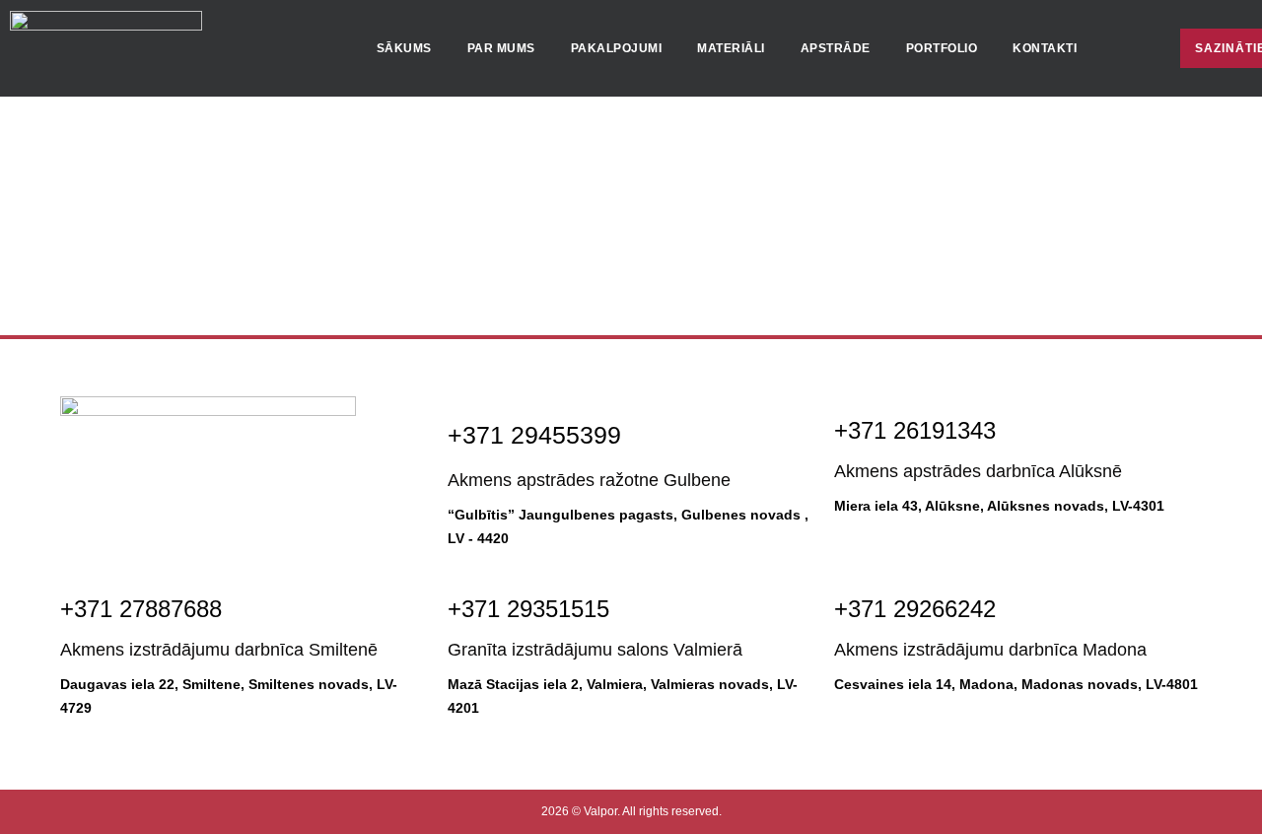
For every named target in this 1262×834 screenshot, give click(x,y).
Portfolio (942, 48)
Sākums (404, 48)
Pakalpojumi (617, 48)
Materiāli (731, 48)
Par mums (501, 48)
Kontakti (1045, 48)
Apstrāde (836, 48)
